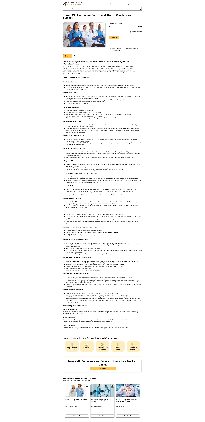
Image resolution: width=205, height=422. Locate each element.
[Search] (140, 9)
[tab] (67, 56)
